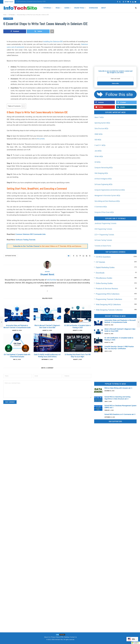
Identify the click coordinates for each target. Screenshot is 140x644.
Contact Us (73, 637)
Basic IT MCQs (99, 117)
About (103, 8)
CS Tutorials (8, 18)
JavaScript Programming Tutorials (105, 223)
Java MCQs (98, 151)
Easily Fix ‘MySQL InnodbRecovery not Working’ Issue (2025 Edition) (47, 355)
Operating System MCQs (102, 123)
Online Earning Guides (104, 283)
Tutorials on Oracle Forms (103, 246)
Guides (66, 8)
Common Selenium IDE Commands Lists (30, 234)
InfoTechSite (51, 280)
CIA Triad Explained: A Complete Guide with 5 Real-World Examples (17, 355)
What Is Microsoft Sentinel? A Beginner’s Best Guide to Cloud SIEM (47, 326)
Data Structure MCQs (101, 128)
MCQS (58, 8)
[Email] (83, 255)
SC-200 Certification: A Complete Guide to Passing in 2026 (77, 326)
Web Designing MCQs (101, 173)
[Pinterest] (80, 255)
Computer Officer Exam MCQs (104, 212)
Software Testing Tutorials (25, 240)
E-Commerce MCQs (101, 207)
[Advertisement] (115, 50)
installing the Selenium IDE (53, 41)
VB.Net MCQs (99, 156)
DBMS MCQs (98, 134)
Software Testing (10, 255)
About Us (47, 637)
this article (41, 139)
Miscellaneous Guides (104, 278)
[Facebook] (73, 255)
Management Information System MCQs (107, 195)
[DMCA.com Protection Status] (60, 635)
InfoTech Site (59, 639)
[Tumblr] (89, 255)
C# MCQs (98, 162)
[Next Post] (138, 322)
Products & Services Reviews (107, 288)
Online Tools (79, 8)
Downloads (93, 8)
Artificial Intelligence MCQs (103, 179)
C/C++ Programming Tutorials (104, 234)
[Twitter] (76, 255)
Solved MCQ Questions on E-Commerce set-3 (119, 414)
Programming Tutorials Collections (109, 299)
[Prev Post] (1, 322)
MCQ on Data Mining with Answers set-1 (118, 388)
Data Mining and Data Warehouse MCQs (107, 201)
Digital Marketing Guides (105, 267)
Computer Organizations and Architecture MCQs (110, 190)
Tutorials (47, 8)
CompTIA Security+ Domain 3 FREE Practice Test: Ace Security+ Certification (35, 1)
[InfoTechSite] (20, 8)
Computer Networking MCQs (104, 167)
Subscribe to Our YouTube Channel (26, 246)
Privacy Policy (55, 637)
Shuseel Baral (47, 274)
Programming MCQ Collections (107, 294)
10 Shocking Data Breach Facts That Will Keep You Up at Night (77, 355)
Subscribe (115, 83)
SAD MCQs (98, 139)
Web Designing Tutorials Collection (109, 310)
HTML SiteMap (64, 637)
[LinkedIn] (86, 255)
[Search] (135, 8)
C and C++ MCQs (100, 145)
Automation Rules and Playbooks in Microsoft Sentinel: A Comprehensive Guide (17, 326)
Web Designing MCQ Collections (108, 304)
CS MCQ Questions (103, 257)
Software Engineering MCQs (103, 184)
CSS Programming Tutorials (103, 229)
